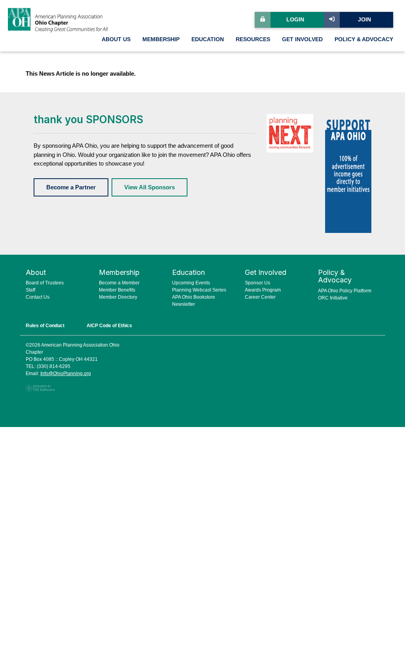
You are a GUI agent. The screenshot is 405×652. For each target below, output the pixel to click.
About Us (116, 39)
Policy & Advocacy (364, 39)
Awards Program (263, 290)
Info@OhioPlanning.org (65, 373)
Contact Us (37, 297)
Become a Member (119, 283)
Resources (253, 39)
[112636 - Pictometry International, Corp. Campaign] (348, 172)
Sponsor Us (257, 283)
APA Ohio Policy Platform (344, 291)
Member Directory (118, 297)
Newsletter (183, 304)
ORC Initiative (333, 298)
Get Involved (302, 39)
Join (364, 20)
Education (207, 39)
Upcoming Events (191, 283)
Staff (30, 290)
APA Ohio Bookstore (193, 297)
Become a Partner (71, 187)
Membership (161, 39)
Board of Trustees (45, 283)
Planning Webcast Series (199, 290)
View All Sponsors (149, 187)
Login (295, 20)
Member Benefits (117, 290)
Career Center (260, 297)
